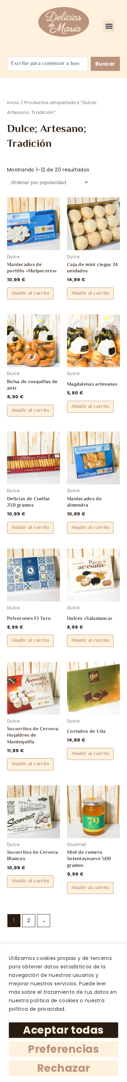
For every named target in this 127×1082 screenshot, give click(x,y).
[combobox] (47, 64)
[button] (109, 26)
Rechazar (63, 1068)
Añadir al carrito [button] (30, 293)
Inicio (13, 102)
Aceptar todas (63, 1030)
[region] (63, 1012)
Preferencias (63, 1049)
